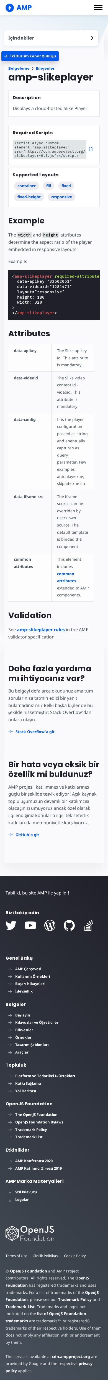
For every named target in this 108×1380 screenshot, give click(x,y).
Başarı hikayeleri (30, 983)
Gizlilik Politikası (45, 1255)
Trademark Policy (31, 1129)
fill (48, 185)
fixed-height (29, 196)
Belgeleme (19, 68)
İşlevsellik (24, 991)
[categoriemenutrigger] (30, 56)
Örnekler (23, 1037)
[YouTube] (30, 925)
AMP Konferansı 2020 (34, 1160)
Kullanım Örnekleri (32, 976)
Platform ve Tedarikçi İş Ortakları (45, 1075)
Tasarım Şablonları (32, 1044)
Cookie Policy (75, 1255)
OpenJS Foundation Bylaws (39, 1122)
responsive (61, 196)
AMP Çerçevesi (28, 968)
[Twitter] (11, 925)
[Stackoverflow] (88, 925)
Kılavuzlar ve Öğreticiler (36, 1022)
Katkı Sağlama (28, 1083)
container (26, 185)
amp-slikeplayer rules (41, 629)
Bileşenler (45, 68)
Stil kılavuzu (26, 1191)
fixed (66, 185)
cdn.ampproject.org (71, 1356)
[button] (98, 7)
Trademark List (29, 1136)
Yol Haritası (25, 1090)
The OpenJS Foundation (36, 1114)
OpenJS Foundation (28, 1271)
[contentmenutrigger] (51, 38)
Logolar (22, 1199)
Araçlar (22, 1052)
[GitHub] (69, 925)
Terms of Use (16, 1255)
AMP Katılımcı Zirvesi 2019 (38, 1168)
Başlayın (22, 1015)
